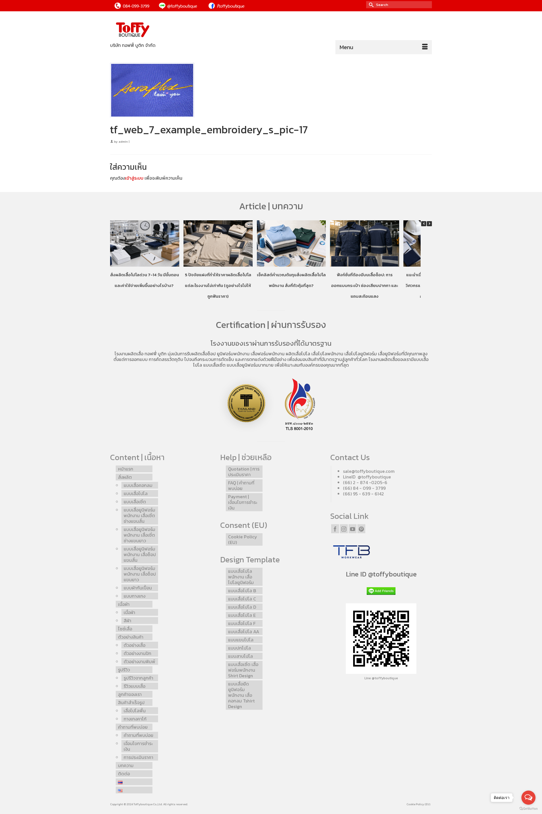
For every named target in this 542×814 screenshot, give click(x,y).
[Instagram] (344, 528)
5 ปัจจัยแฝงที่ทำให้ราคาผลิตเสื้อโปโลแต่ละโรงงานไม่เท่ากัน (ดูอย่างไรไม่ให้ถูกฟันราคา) (218, 285)
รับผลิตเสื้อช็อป (201, 353)
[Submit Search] (370, 4)
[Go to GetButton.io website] (528, 808)
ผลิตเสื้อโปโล (298, 353)
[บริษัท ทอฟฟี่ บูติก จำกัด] (161, 30)
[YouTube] (353, 528)
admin (123, 141)
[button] (429, 223)
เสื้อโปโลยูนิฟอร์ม (360, 353)
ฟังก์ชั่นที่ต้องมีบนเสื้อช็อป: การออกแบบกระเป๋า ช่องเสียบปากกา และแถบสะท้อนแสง (364, 285)
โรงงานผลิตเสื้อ (129, 353)
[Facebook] (335, 528)
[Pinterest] (361, 528)
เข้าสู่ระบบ (134, 178)
